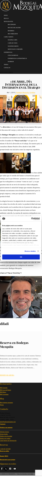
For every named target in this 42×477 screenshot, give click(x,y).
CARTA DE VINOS (12, 43)
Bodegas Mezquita (22, 92)
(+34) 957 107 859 (5, 449)
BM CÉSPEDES (12, 24)
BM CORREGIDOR (13, 33)
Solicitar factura (4, 432)
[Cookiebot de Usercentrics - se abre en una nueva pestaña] (31, 218)
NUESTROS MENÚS (13, 46)
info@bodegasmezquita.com (8, 422)
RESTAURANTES (8, 21)
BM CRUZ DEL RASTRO (14, 27)
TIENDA (6, 64)
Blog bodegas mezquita (6, 402)
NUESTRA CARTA (12, 40)
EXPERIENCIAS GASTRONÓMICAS (17, 58)
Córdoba (32, 92)
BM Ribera (3, 392)
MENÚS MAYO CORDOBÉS (15, 49)
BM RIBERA (11, 30)
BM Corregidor (4, 394)
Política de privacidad (6, 436)
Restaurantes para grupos (7, 459)
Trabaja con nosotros (6, 427)
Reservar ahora (7, 375)
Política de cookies (5, 438)
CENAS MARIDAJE (13, 55)
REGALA (6, 18)
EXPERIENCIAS (8, 52)
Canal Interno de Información (8, 440)
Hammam (11, 61)
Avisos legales (4, 434)
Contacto (7, 67)
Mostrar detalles (30, 251)
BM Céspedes (3, 388)
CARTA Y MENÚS (8, 37)
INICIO (6, 15)
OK (21, 257)
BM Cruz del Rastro (5, 390)
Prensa (2, 405)
